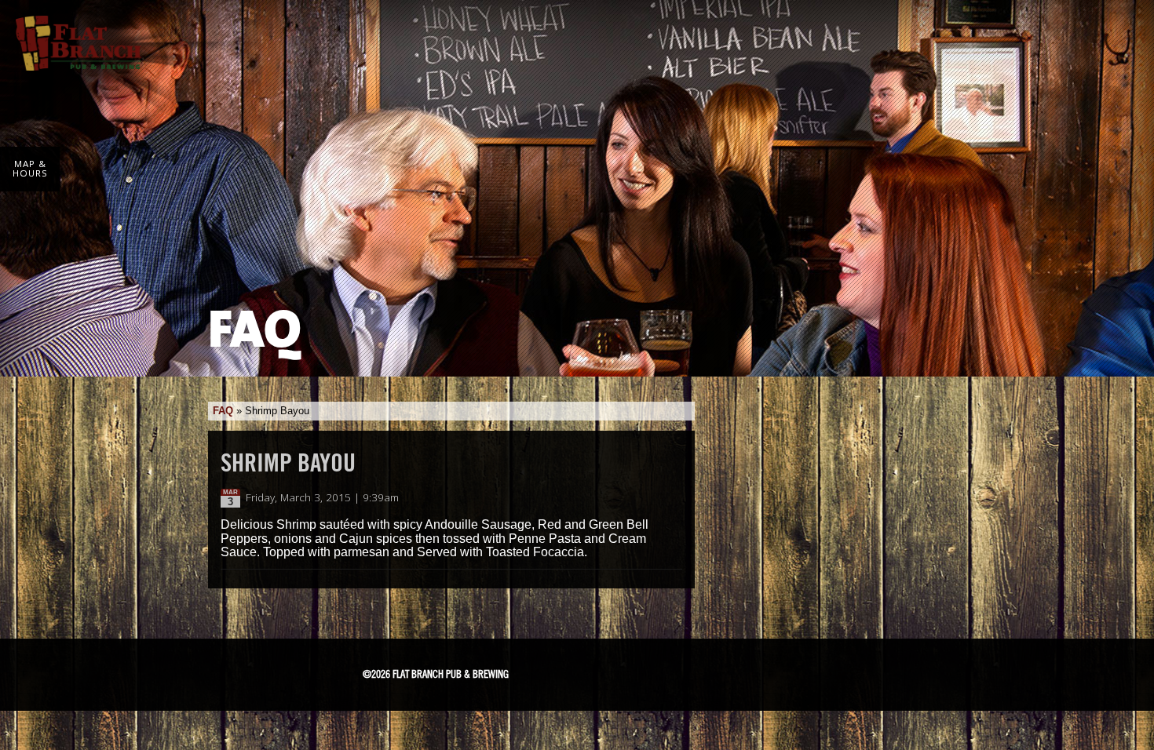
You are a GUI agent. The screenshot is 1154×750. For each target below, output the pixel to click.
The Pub (635, 671)
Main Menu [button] (1116, 33)
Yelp (736, 670)
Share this (672, 498)
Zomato (793, 670)
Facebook (595, 671)
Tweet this (656, 498)
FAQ (223, 411)
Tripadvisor (679, 669)
